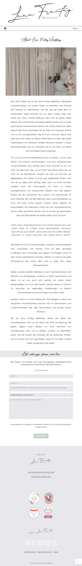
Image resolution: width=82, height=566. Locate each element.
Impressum (30, 552)
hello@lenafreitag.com (41, 472)
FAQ (56, 552)
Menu (75, 28)
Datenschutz (45, 552)
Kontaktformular (41, 477)
